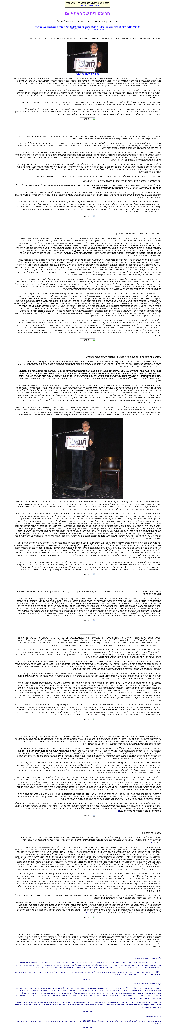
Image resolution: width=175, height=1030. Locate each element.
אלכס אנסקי (110, 27)
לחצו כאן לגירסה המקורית (87, 5)
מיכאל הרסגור (70, 27)
